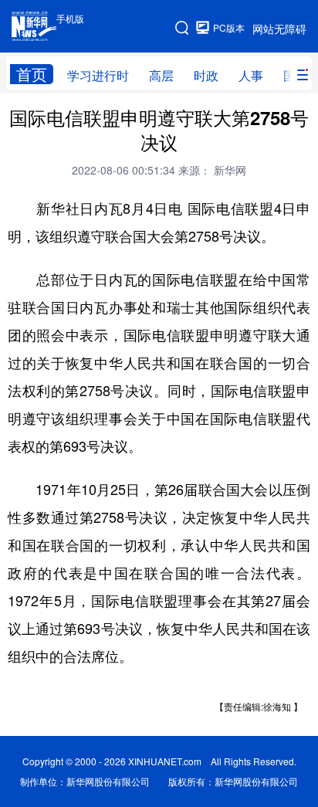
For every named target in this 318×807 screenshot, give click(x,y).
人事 (250, 75)
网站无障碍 (279, 28)
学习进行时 (98, 75)
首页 (31, 74)
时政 (206, 75)
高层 (161, 75)
